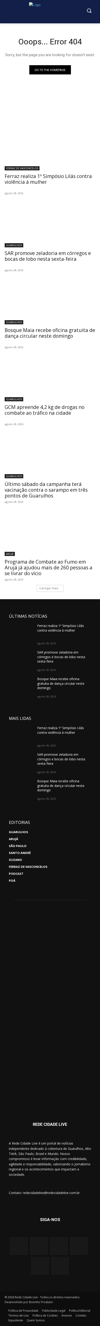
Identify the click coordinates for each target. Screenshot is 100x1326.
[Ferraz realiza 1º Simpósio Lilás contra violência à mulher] (50, 147)
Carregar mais (48, 588)
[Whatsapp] (79, 1246)
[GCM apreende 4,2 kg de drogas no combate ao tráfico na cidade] (50, 378)
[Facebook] (39, 1246)
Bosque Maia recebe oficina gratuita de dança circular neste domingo (50, 333)
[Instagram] (19, 1246)
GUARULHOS (14, 245)
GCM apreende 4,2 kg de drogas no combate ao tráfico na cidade (44, 410)
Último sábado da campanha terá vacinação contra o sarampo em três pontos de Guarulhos (46, 490)
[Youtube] (59, 1246)
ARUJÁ (9, 554)
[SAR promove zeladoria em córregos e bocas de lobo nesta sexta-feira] (50, 224)
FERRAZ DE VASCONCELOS (22, 168)
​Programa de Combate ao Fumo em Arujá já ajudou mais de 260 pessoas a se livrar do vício (48, 568)
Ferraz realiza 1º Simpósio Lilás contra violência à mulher (48, 179)
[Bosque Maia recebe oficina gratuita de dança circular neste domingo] (50, 301)
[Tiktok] (60, 1266)
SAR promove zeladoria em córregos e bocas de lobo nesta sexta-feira (48, 256)
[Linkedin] (40, 1266)
